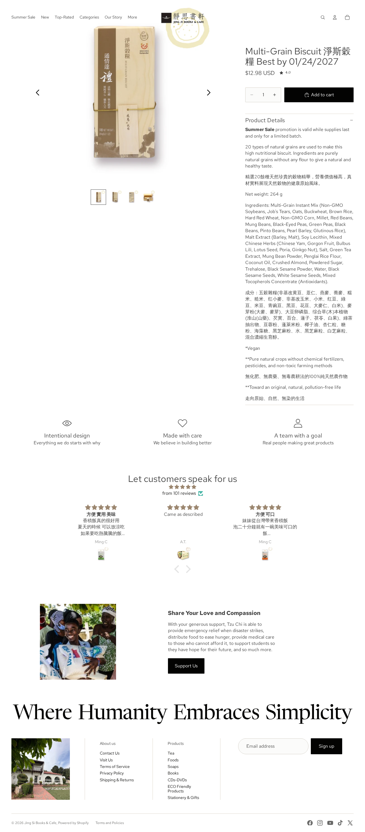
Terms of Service (115, 766)
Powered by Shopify (73, 823)
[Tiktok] (340, 822)
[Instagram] (320, 822)
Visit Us (106, 760)
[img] (182, 487)
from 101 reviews (179, 493)
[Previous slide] (36, 93)
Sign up (326, 746)
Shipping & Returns (117, 779)
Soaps (173, 766)
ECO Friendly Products (179, 788)
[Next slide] (210, 93)
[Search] (323, 17)
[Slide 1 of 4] (98, 197)
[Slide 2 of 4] (115, 197)
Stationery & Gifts (183, 797)
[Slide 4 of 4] (148, 197)
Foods (173, 760)
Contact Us (109, 753)
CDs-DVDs (177, 779)
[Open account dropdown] (334, 17)
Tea (171, 753)
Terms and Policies (110, 823)
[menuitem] (132, 17)
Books (173, 773)
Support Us (186, 666)
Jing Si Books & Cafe (40, 823)
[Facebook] (310, 822)
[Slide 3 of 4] (131, 197)
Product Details (265, 120)
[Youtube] (330, 822)
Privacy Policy (112, 773)
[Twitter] (350, 822)
